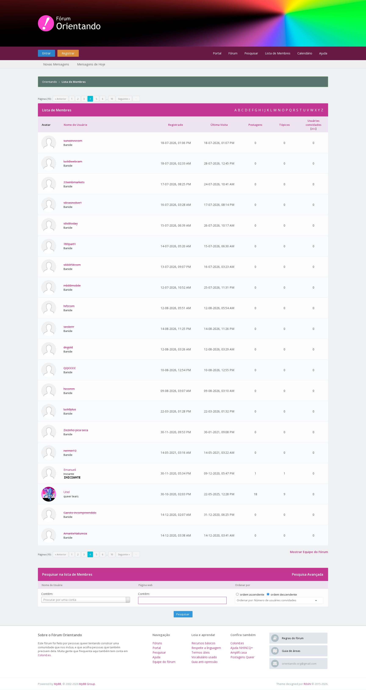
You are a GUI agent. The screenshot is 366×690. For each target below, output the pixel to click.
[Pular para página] (136, 99)
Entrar (46, 53)
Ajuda (323, 53)
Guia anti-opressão (204, 662)
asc (313, 128)
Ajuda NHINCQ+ (241, 648)
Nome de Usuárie (52, 585)
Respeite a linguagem (206, 648)
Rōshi (307, 684)
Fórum (232, 53)
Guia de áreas (291, 651)
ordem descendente (284, 594)
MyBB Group (87, 684)
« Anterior (60, 98)
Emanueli (70, 470)
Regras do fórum (293, 638)
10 (112, 98)
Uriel (67, 492)
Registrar (68, 53)
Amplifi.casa (238, 652)
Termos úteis (200, 652)
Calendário (304, 53)
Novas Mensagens (56, 64)
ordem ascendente (252, 594)
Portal (217, 53)
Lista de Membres (277, 53)
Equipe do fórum (163, 662)
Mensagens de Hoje (91, 64)
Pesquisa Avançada (307, 574)
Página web (145, 585)
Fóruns (157, 643)
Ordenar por (242, 585)
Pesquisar (251, 53)
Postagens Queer (242, 657)
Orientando (49, 82)
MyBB (57, 684)
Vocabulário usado (204, 657)
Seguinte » (124, 98)
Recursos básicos (203, 643)
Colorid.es (44, 655)
